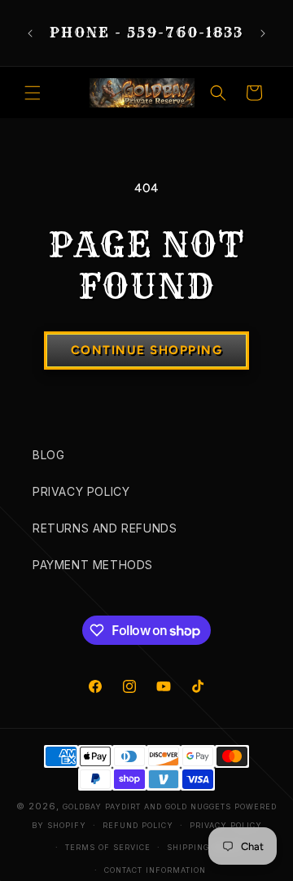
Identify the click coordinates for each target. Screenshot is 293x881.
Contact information (155, 870)
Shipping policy (205, 847)
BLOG (48, 455)
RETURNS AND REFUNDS (105, 528)
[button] (32, 93)
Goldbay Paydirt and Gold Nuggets (147, 806)
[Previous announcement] (30, 33)
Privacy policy (226, 825)
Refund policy (138, 825)
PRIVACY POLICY (81, 491)
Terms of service (108, 847)
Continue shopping (147, 350)
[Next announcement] (263, 33)
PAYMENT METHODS (93, 565)
